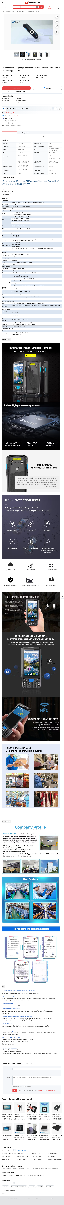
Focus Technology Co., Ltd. (22, 1198)
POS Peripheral (5, 1156)
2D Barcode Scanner (8, 1175)
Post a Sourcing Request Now (46, 1090)
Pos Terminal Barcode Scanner (18, 1186)
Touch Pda (40, 1186)
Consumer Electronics (10, 11)
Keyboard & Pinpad (21, 1159)
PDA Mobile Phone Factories (49, 1183)
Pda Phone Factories (21, 1183)
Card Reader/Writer (36, 1156)
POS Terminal (20, 1153)
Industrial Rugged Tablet (23, 1156)
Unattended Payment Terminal (9, 1153)
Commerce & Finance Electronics (24, 11)
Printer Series (50, 1156)
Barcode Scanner (35, 11)
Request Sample (28, 91)
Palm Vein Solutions (52, 1153)
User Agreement (40, 1198)
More (3, 1193)
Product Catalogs (23, 1150)
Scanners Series (5, 1159)
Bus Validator (35, 1153)
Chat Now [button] (48, 88)
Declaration (48, 1198)
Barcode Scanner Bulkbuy (9, 1190)
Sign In (4, 125)
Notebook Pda (49, 1186)
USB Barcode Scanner (21, 1175)
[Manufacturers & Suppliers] (32, 2)
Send (15, 1090)
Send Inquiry (16, 88)
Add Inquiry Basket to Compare (32, 60)
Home (3, 11)
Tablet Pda (31, 1186)
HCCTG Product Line (37, 1159)
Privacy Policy (55, 1198)
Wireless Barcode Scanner (36, 1175)
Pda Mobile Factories (34, 1183)
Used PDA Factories (7, 1183)
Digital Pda (5, 1186)
